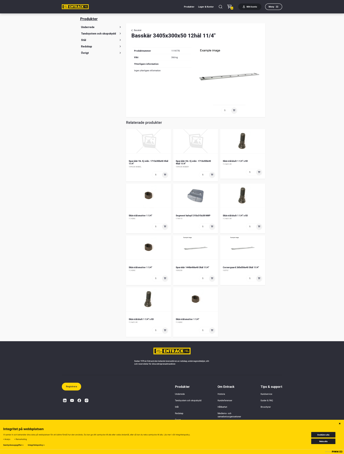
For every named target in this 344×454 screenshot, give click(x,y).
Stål (83, 40)
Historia (221, 394)
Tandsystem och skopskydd (98, 33)
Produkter (189, 7)
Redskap (86, 46)
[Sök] (220, 6)
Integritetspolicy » (36, 445)
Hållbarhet (222, 407)
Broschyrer (266, 407)
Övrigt (85, 53)
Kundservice (266, 394)
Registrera (71, 386)
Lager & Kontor (206, 7)
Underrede (87, 27)
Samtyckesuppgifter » (13, 445)
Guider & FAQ (267, 400)
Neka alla (323, 441)
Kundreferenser (225, 400)
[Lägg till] (234, 110)
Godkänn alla (323, 435)
